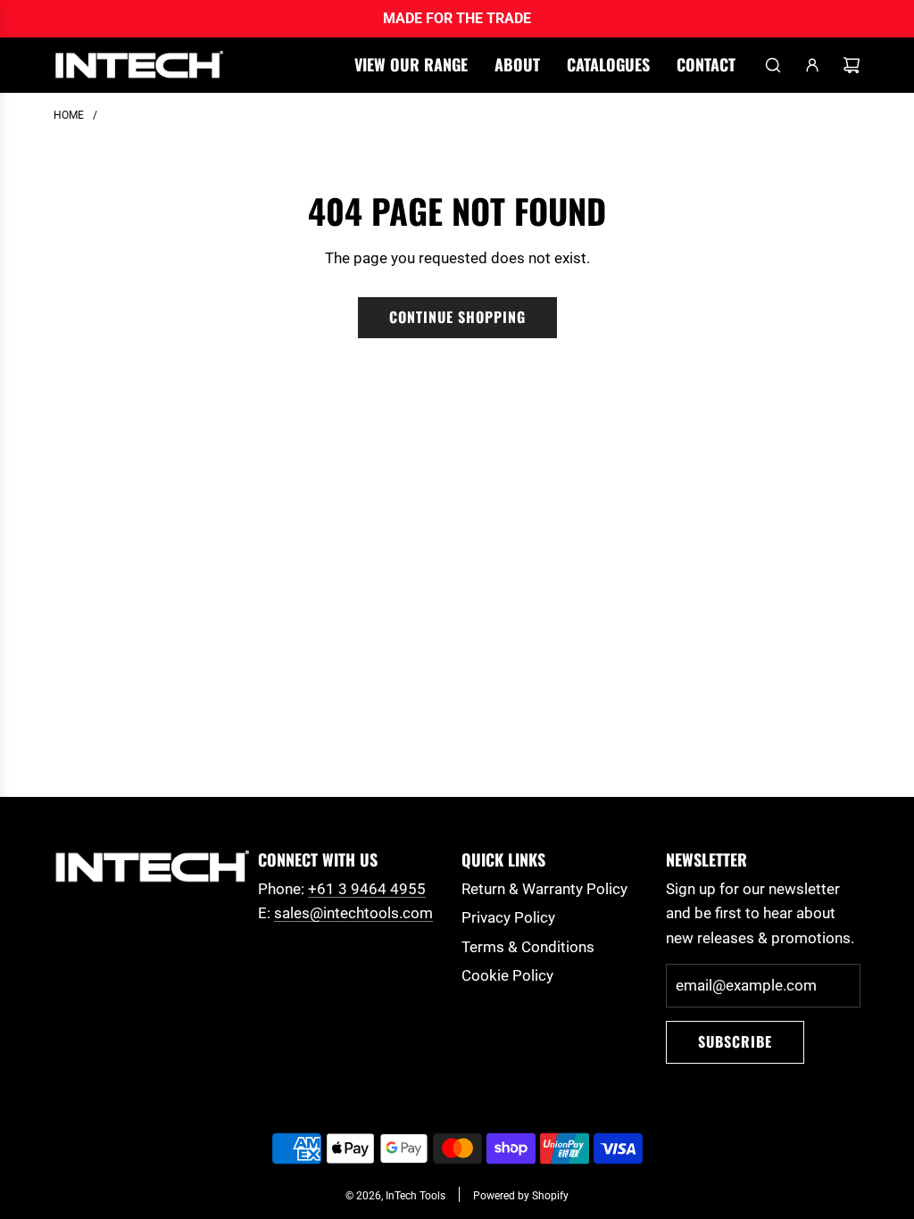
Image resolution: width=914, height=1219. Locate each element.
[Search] (773, 65)
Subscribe (735, 1041)
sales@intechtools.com (353, 913)
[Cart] (851, 65)
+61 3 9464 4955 (367, 889)
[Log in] (812, 65)
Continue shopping (457, 317)
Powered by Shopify (521, 1196)
